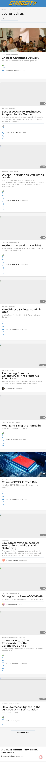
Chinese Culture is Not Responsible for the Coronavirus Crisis (17, 643)
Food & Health (14, 242)
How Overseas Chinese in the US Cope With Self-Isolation (21, 708)
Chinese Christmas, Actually (20, 57)
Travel (11, 370)
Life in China (13, 171)
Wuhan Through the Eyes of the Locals (23, 176)
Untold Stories (12, 54)
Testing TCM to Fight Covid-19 (21, 245)
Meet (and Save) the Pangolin (21, 425)
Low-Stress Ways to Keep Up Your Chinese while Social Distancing (21, 545)
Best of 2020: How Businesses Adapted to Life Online (21, 113)
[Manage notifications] (41, 757)
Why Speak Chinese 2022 (11, 750)
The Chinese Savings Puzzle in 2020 (22, 311)
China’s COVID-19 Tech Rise (20, 482)
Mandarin (5, 540)
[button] (2, 3)
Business (5, 108)
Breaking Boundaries (10, 637)
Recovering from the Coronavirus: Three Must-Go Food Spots (20, 376)
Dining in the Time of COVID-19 (22, 596)
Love (3, 54)
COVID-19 (12, 108)
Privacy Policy (7, 752)
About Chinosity (31, 750)
